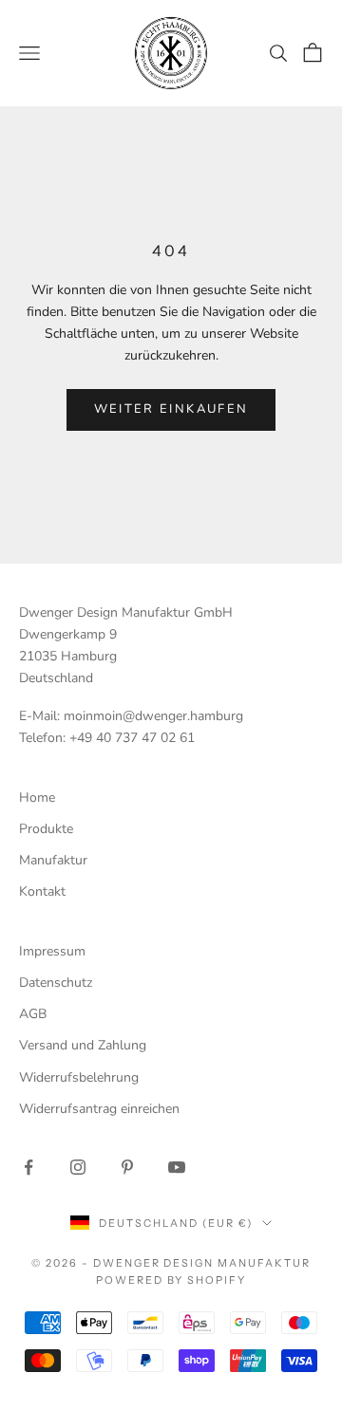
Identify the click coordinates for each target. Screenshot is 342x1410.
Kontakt (42, 891)
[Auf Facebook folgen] (28, 1167)
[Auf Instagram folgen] (77, 1167)
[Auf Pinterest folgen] (127, 1167)
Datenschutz (55, 983)
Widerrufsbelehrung (79, 1077)
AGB (33, 1014)
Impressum (52, 951)
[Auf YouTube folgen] (176, 1167)
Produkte (46, 829)
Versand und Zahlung (82, 1045)
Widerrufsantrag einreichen (99, 1109)
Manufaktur (53, 860)
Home (37, 797)
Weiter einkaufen (171, 408)
